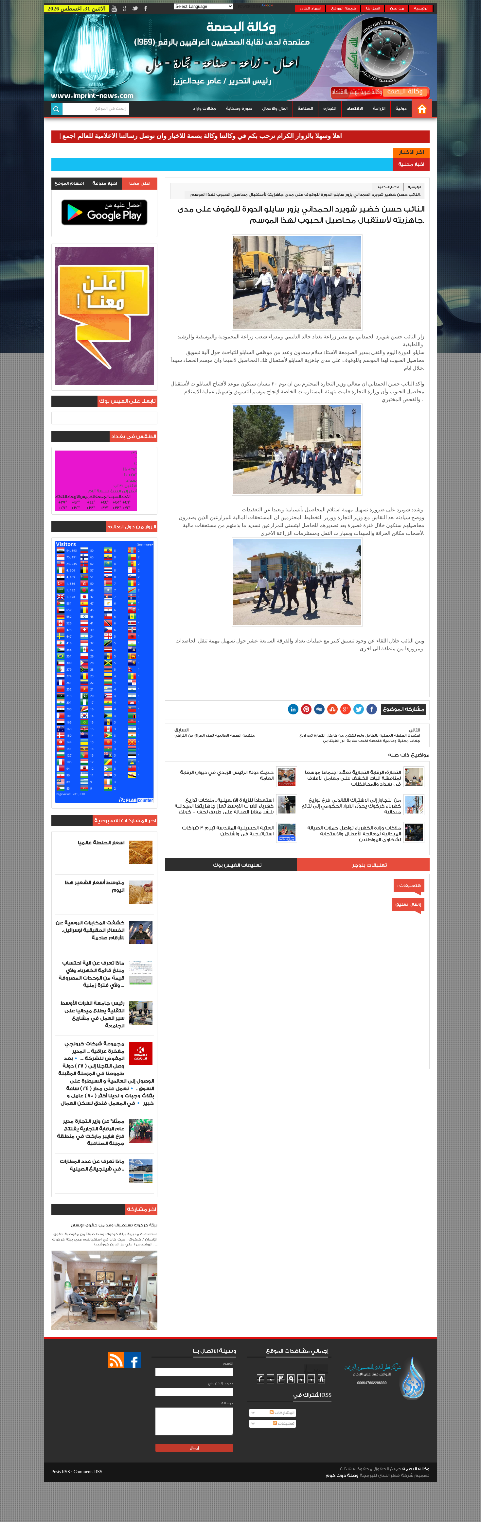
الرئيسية (421, 8)
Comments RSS (88, 1472)
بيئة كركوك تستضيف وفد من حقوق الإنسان (114, 1225)
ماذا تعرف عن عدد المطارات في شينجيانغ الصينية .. (92, 1165)
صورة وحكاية (239, 109)
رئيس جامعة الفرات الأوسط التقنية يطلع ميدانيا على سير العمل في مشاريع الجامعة (92, 1014)
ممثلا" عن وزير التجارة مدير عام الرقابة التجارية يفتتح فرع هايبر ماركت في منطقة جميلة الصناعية (90, 1132)
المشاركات (284, 1413)
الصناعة (305, 109)
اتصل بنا (373, 8)
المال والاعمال (275, 109)
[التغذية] (116, 1360)
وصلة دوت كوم (342, 1475)
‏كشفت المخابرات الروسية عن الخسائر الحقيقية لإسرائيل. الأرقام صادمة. (90, 930)
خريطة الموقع (343, 8)
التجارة (329, 109)
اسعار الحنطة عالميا (101, 843)
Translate (284, 6)
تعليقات (285, 1424)
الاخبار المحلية (388, 187)
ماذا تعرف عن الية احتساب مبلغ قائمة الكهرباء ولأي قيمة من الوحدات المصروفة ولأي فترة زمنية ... (91, 974)
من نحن (397, 8)
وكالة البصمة (416, 1469)
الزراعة (379, 109)
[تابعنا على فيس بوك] (132, 1360)
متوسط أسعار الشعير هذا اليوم (94, 886)
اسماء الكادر (310, 8)
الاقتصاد (355, 109)
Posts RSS (60, 1472)
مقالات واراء (204, 109)
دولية (401, 109)
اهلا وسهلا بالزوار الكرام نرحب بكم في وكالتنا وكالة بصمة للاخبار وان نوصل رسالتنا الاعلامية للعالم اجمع (247, 135)
